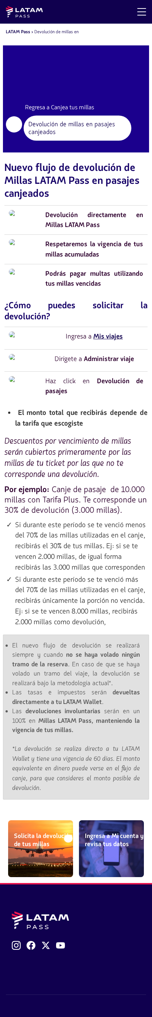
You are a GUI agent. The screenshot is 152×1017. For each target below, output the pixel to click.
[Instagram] (16, 945)
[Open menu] (141, 11)
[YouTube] (60, 945)
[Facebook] (31, 945)
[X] (45, 945)
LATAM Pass (18, 32)
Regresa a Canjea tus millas (59, 107)
